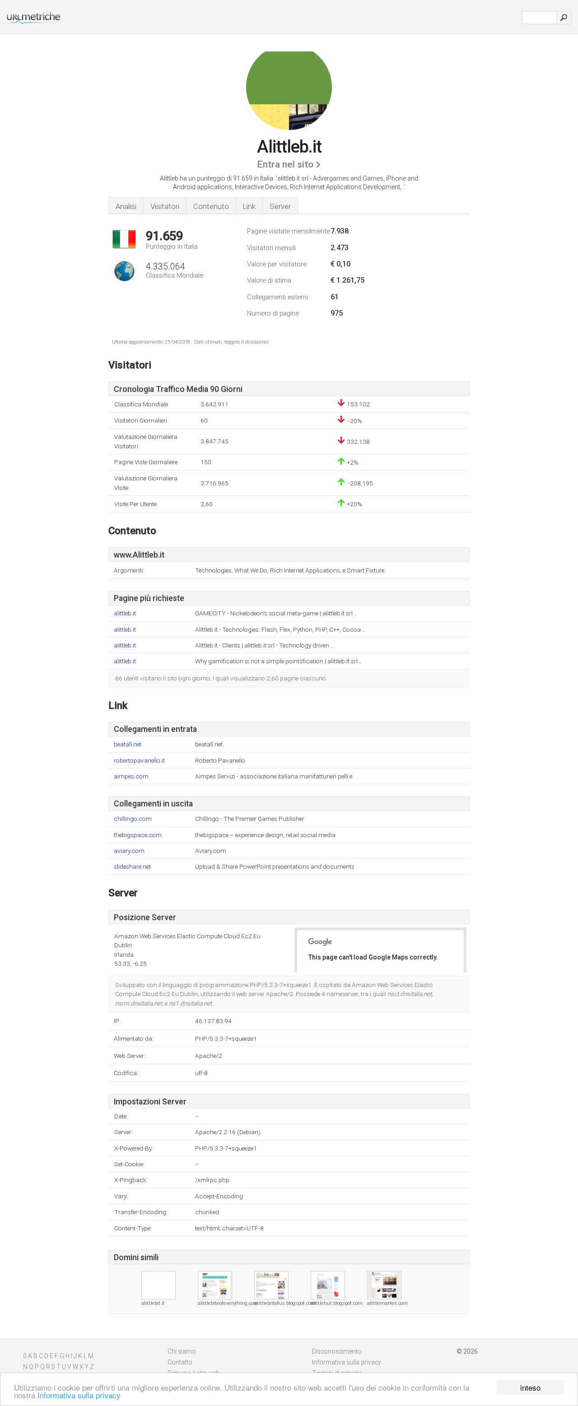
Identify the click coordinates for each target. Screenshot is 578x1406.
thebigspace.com (138, 835)
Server (280, 206)
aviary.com (129, 850)
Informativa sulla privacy (79, 1395)
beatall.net (127, 744)
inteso (530, 1387)
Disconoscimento (337, 1351)
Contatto (180, 1362)
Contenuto (211, 206)
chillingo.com (133, 818)
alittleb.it (125, 613)
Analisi (126, 206)
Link (249, 206)
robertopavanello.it (139, 760)
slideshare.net (132, 866)
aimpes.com (131, 776)
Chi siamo (182, 1351)
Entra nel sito (285, 164)
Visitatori (164, 206)
